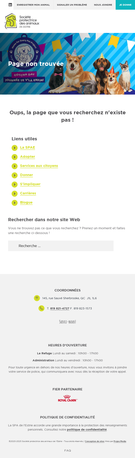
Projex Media (120, 441)
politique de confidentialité (87, 429)
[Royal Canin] (67, 394)
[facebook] (64, 329)
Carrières (28, 193)
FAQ (67, 450)
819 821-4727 (59, 308)
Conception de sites (94, 441)
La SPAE (27, 147)
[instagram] (70, 329)
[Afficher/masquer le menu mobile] (129, 23)
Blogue (26, 202)
